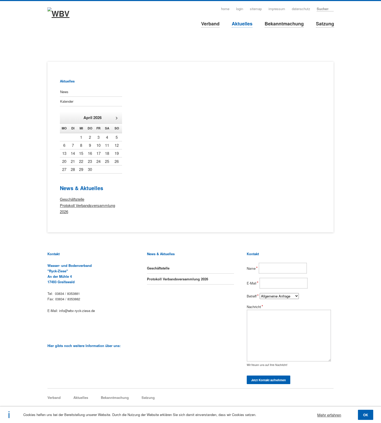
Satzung (325, 23)
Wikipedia (49, 357)
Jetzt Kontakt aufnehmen (268, 380)
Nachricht (255, 306)
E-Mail (253, 283)
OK (365, 414)
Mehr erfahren (329, 415)
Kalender (66, 101)
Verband (210, 23)
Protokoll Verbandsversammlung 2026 (177, 278)
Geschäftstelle (72, 199)
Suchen (332, 8)
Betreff (253, 296)
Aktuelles (242, 23)
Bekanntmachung (284, 23)
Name (253, 268)
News (64, 91)
